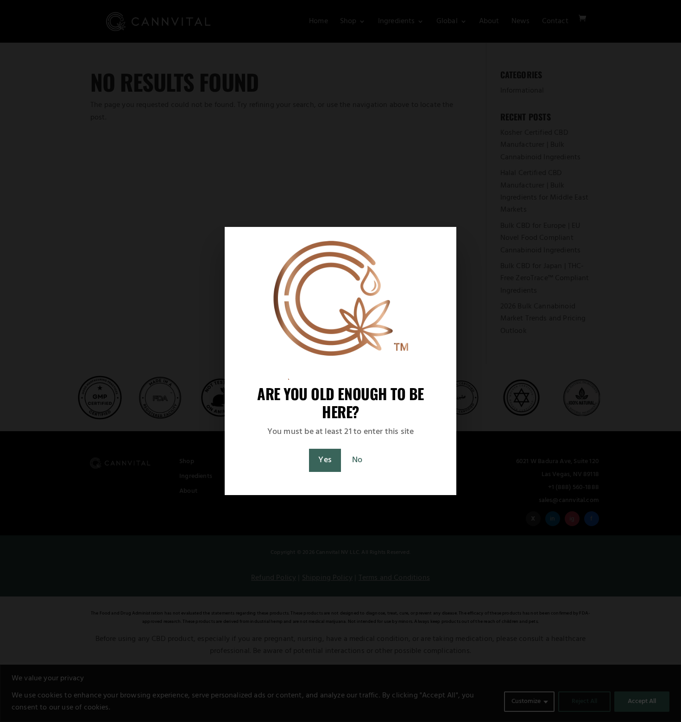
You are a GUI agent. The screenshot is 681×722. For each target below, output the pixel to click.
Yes (325, 460)
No (357, 460)
